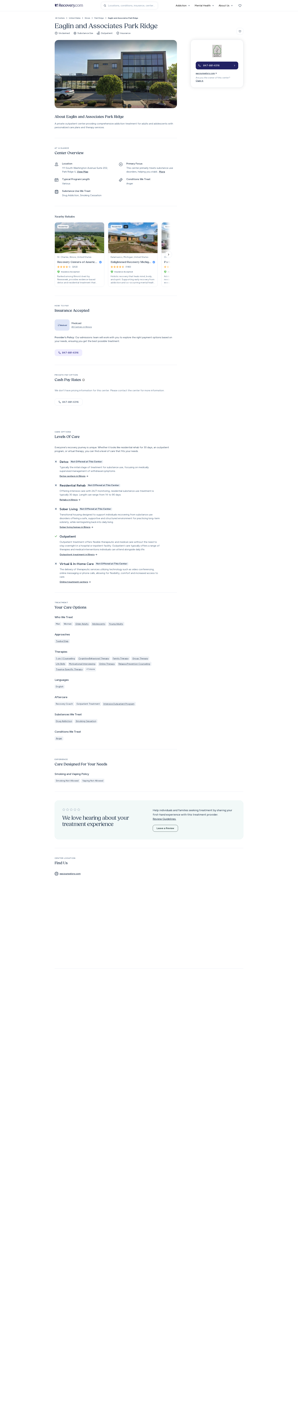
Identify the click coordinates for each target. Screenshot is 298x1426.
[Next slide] (168, 254)
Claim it (199, 80)
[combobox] (129, 5)
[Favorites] (240, 5)
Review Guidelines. (164, 819)
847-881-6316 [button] (70, 352)
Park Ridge (99, 18)
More (162, 171)
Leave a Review (165, 828)
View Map (82, 171)
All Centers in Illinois (81, 327)
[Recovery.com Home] (69, 5)
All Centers (60, 18)
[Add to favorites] (240, 31)
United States (74, 18)
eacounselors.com (205, 73)
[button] (217, 65)
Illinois (87, 18)
